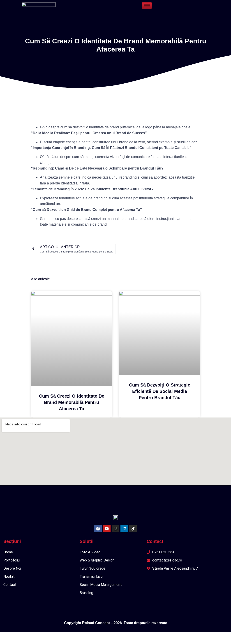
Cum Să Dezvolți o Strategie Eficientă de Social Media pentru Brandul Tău (159, 391)
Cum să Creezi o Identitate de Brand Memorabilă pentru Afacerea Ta (71, 402)
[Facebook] (98, 528)
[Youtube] (107, 528)
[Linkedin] (124, 528)
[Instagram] (115, 528)
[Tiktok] (133, 528)
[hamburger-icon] (147, 5)
